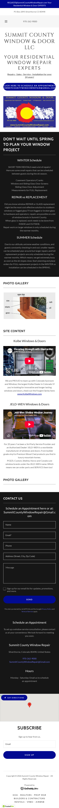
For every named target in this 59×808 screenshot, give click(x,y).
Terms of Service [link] (27, 611)
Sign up (29, 755)
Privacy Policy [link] (47, 609)
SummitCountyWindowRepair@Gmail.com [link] (29, 661)
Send (29, 599)
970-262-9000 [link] (30, 21)
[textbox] (29, 524)
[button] (6, 21)
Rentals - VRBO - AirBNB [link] (29, 802)
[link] (29, 42)
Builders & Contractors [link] (29, 798)
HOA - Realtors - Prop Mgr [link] (29, 795)
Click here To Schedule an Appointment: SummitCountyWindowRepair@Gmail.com (29, 86)
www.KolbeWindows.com (29, 394)
